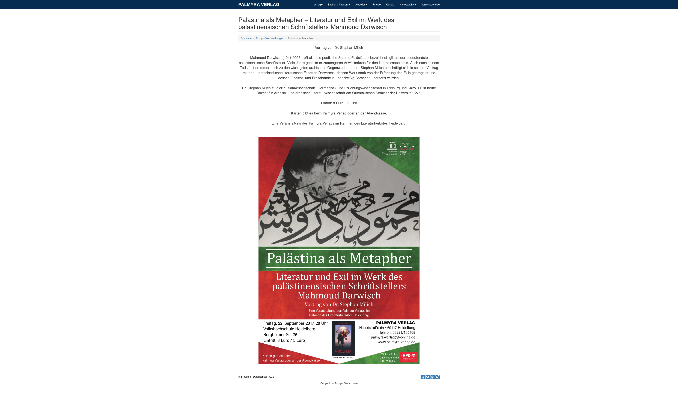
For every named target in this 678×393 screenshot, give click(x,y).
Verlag (317, 4)
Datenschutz (260, 376)
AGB (271, 376)
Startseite (246, 38)
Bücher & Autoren (338, 4)
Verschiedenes (429, 4)
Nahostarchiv (407, 4)
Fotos (376, 4)
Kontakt (390, 4)
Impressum (245, 376)
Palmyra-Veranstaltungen (269, 38)
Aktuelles (360, 4)
